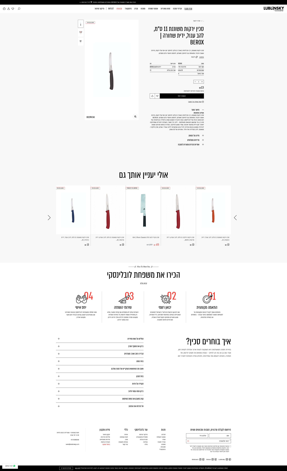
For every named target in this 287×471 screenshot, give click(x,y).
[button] (143, 9)
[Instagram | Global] (213, 459)
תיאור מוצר (195, 109)
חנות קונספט (124, 437)
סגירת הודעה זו (66, 468)
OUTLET (111, 8)
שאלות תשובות (123, 442)
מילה (146, 444)
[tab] (100, 340)
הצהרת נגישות (105, 442)
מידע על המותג (193, 135)
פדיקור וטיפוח (99, 8)
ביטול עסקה (106, 444)
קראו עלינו (140, 283)
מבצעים (119, 8)
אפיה (163, 440)
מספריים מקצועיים (142, 437)
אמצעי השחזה (153, 8)
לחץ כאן (77, 468)
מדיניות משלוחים (193, 140)
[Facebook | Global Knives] (216, 459)
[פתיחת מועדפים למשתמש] (12, 8)
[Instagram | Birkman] (200, 459)
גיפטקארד (128, 8)
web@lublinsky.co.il (72, 444)
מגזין (136, 8)
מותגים (143, 8)
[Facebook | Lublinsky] (230, 459)
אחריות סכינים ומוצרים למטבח (188, 144)
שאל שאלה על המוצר (194, 102)
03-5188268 (75, 440)
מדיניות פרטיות (105, 437)
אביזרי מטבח (177, 8)
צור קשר (125, 444)
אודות (126, 435)
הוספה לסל (182, 96)
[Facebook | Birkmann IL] (203, 459)
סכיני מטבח (188, 8)
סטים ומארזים (165, 8)
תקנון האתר (106, 435)
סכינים (163, 435)
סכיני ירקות (196, 21)
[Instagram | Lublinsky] (227, 459)
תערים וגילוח (144, 440)
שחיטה (145, 442)
